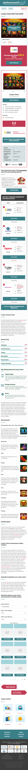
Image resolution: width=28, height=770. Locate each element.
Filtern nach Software (6, 616)
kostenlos (23, 170)
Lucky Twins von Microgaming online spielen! (14, 140)
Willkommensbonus (5, 566)
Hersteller (21, 734)
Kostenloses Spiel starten (14, 28)
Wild (10, 42)
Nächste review (17, 692)
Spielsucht (21, 756)
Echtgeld (10, 8)
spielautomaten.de (18, 765)
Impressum (21, 758)
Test (7, 582)
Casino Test (14, 260)
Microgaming (21, 320)
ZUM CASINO (14, 218)
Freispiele (7, 736)
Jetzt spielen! (14, 100)
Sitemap (20, 767)
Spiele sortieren (5, 604)
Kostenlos (4, 8)
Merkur (21, 736)
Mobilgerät (16, 534)
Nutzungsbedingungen (7, 756)
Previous (3, 91)
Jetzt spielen (14, 63)
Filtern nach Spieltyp (6, 610)
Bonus (21, 732)
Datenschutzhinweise (7, 758)
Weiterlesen (14, 190)
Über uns (21, 755)
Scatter (4, 42)
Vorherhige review (10, 687)
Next (24, 91)
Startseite (7, 755)
